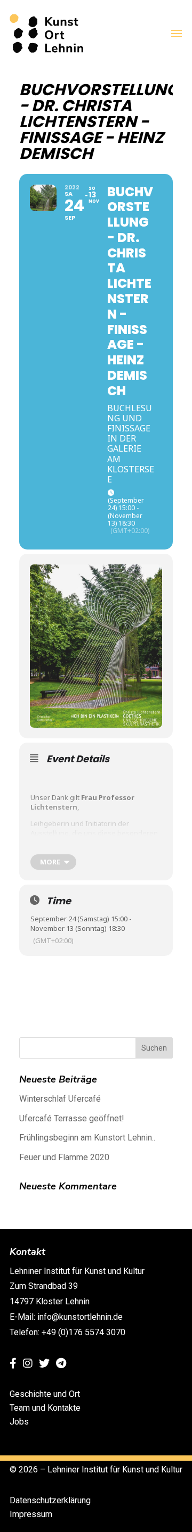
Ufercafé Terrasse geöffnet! (71, 1118)
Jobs (19, 1422)
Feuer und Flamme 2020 (64, 1157)
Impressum (31, 1514)
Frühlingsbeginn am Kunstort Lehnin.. (87, 1138)
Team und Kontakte (45, 1408)
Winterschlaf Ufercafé (60, 1099)
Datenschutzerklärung (50, 1500)
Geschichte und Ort (45, 1394)
